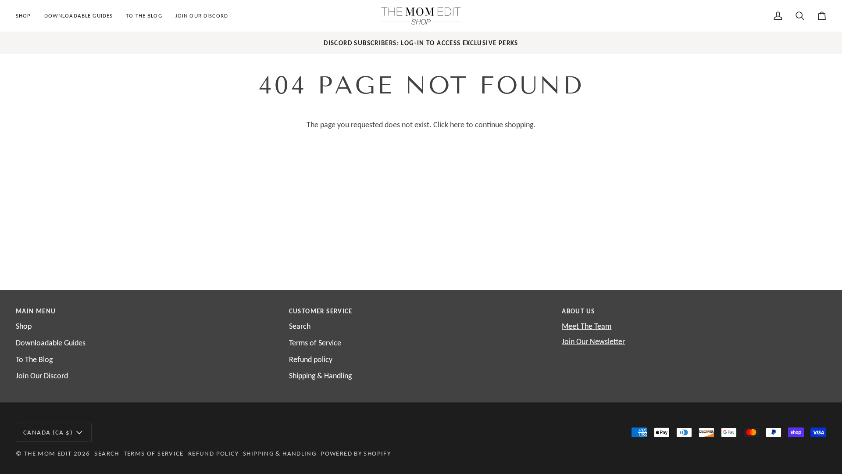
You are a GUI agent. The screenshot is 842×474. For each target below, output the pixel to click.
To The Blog (34, 359)
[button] (27, 16)
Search (299, 326)
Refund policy (310, 359)
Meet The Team (586, 326)
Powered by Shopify (356, 453)
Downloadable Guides (51, 343)
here (457, 124)
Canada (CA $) (48, 432)
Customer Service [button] (321, 311)
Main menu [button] (36, 311)
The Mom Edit (48, 453)
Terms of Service (315, 343)
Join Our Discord (42, 376)
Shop (24, 326)
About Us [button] (578, 311)
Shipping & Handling (320, 376)
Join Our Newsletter (593, 341)
